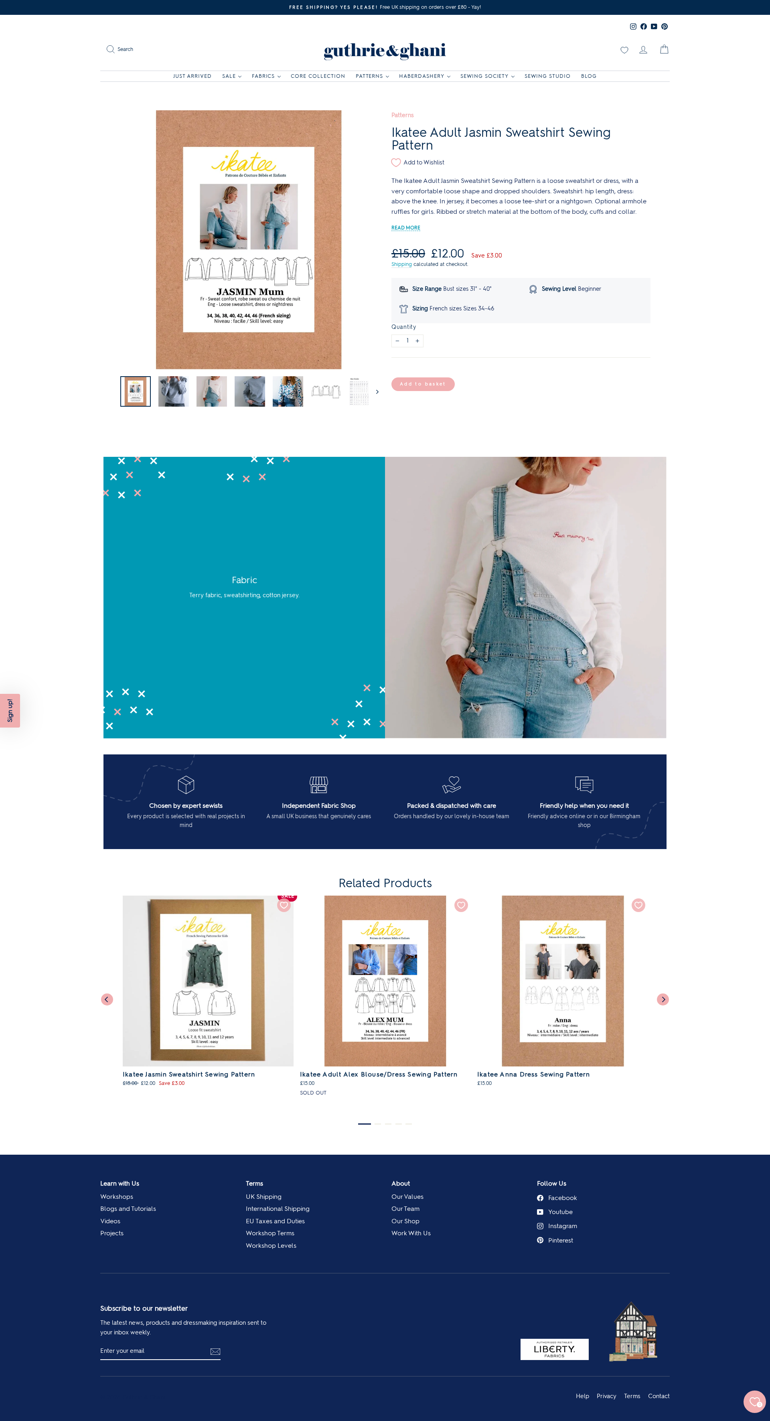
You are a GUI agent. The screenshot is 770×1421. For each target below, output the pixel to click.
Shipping (401, 264)
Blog (589, 76)
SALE (229, 76)
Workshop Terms (270, 1233)
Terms (254, 1183)
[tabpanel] (208, 995)
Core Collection (318, 76)
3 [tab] (388, 1124)
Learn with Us (119, 1183)
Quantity (403, 327)
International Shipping (278, 1208)
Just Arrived (192, 76)
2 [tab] (378, 1124)
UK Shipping (264, 1196)
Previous (107, 999)
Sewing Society (484, 76)
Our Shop (405, 1221)
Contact (659, 1396)
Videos (110, 1221)
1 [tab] (364, 1124)
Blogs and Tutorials (128, 1208)
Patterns (369, 76)
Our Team (405, 1208)
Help (582, 1396)
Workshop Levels (271, 1245)
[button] (10, 711)
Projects (112, 1233)
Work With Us (411, 1233)
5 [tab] (408, 1124)
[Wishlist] (624, 49)
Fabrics (263, 76)
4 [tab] (398, 1124)
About (400, 1183)
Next (663, 999)
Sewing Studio (548, 76)
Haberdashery (421, 76)
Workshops (116, 1196)
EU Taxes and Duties (275, 1221)
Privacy (606, 1396)
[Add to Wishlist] (284, 905)
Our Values (407, 1196)
